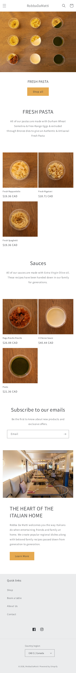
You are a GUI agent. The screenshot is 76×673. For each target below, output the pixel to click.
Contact (11, 614)
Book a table (14, 598)
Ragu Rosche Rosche (12, 338)
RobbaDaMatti (32, 666)
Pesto (5, 387)
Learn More (22, 556)
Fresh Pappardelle (11, 191)
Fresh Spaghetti (10, 240)
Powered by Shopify (49, 666)
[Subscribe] (65, 434)
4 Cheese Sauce (45, 338)
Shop (10, 590)
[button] (4, 6)
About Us (12, 606)
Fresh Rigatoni (45, 191)
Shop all (38, 91)
